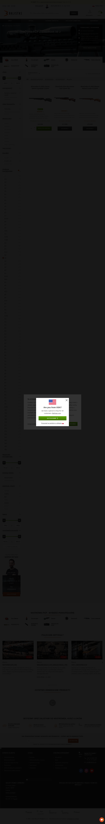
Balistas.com (56, 413)
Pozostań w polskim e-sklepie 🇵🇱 (52, 423)
